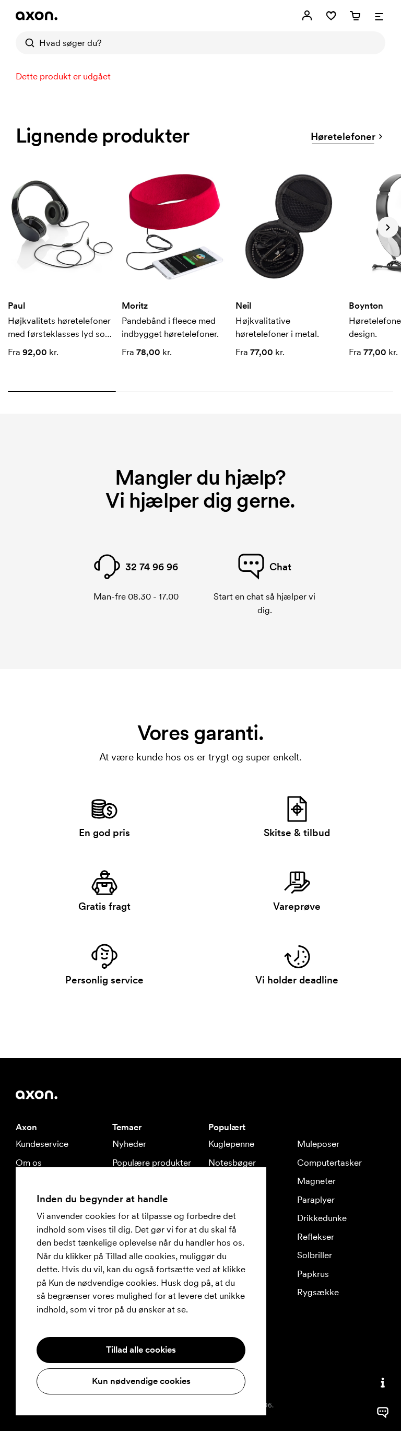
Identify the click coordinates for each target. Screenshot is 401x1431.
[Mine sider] (307, 15)
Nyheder (129, 1144)
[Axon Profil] (36, 15)
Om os (29, 1162)
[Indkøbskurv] (355, 15)
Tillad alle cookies (141, 1349)
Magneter (316, 1181)
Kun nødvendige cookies (141, 1381)
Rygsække (318, 1292)
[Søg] (27, 42)
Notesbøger (232, 1162)
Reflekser (315, 1236)
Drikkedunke (322, 1218)
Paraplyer (316, 1199)
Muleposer (318, 1144)
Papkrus (313, 1274)
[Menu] (379, 15)
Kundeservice (42, 1144)
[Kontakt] (383, 1382)
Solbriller (314, 1255)
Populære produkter (151, 1162)
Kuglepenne (231, 1144)
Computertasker (329, 1162)
